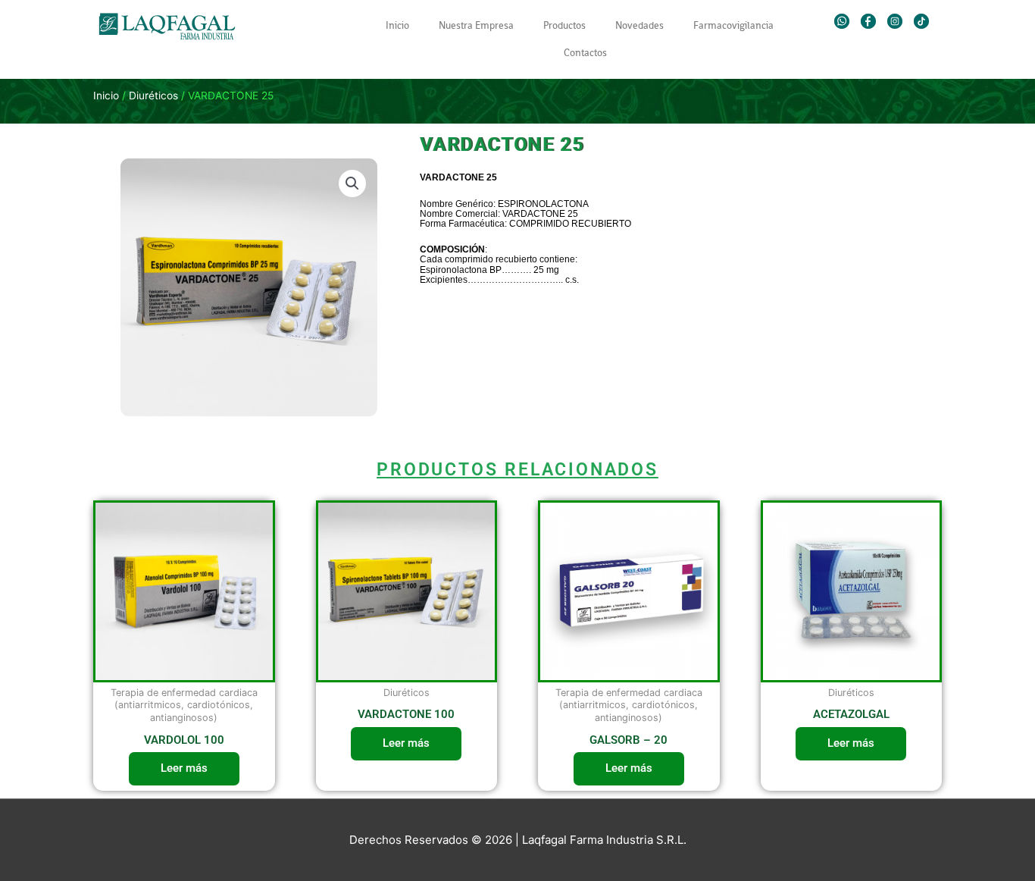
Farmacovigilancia (733, 25)
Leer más (184, 768)
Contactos (585, 52)
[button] (352, 183)
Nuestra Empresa (476, 25)
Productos (564, 25)
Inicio (397, 25)
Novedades (639, 25)
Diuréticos (153, 95)
